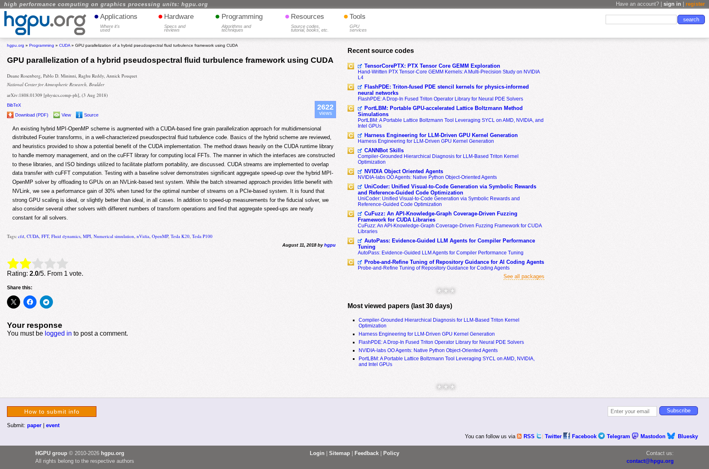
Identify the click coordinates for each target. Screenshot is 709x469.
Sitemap (339, 453)
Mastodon (653, 436)
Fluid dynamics (65, 236)
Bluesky (688, 436)
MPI (87, 236)
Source (91, 114)
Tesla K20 (180, 236)
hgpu (330, 245)
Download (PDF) (31, 114)
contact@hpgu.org (650, 461)
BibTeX (14, 105)
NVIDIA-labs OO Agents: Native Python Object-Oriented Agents (427, 177)
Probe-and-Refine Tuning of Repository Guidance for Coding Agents (434, 268)
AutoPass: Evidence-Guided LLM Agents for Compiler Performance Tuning (446, 244)
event (52, 425)
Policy (391, 453)
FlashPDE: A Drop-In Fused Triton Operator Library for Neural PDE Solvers (440, 99)
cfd (21, 236)
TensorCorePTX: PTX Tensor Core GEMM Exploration (432, 66)
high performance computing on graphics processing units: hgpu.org (106, 4)
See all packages (523, 276)
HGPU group (51, 453)
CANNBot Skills (384, 150)
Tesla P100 (202, 236)
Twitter (554, 436)
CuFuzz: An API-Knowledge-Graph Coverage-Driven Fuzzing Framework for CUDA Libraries (437, 216)
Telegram (619, 436)
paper (34, 425)
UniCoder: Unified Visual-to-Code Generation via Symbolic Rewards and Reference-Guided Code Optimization (447, 189)
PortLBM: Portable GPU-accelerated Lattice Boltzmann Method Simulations (440, 111)
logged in (58, 333)
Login (317, 453)
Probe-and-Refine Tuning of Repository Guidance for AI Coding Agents (454, 262)
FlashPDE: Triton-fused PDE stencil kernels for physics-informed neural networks (443, 90)
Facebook (585, 436)
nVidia (143, 236)
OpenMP (160, 236)
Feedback (366, 453)
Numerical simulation (114, 236)
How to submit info (52, 411)
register (695, 4)
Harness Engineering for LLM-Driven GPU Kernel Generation (441, 135)
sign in (672, 4)
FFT (45, 236)
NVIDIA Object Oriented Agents (403, 171)
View (66, 114)
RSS (530, 436)
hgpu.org (15, 45)
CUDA (33, 236)
